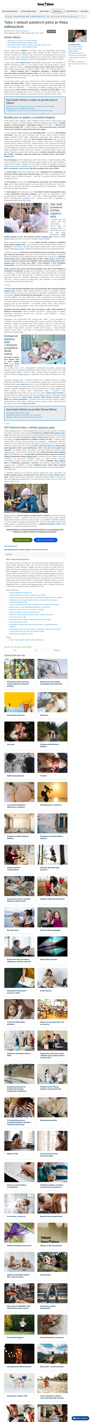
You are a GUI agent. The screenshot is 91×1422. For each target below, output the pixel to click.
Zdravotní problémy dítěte (21, 16)
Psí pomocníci (45, 1275)
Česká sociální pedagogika (50, 930)
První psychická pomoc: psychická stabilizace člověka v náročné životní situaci (19, 1122)
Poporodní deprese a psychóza (52, 1337)
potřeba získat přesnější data (43, 446)
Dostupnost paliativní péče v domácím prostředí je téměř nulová (29, 45)
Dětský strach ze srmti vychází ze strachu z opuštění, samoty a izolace (30, 106)
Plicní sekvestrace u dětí (18, 617)
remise (6, 166)
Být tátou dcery (13, 930)
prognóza (53, 228)
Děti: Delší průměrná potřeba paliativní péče (22, 43)
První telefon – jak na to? (16, 1216)
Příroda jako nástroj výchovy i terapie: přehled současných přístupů (18, 684)
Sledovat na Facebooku (46, 540)
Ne (36, 650)
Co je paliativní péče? (75, 47)
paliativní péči (46, 123)
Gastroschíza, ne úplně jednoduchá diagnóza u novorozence (30, 607)
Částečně (56, 650)
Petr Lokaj (12, 399)
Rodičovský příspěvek (15, 776)
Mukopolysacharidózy (48, 1120)
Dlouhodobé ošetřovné (16, 715)
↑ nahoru (7, 285)
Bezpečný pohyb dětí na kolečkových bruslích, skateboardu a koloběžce (16, 1089)
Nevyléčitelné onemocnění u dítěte (18, 413)
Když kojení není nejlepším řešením (21, 634)
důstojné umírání (54, 524)
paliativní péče (26, 53)
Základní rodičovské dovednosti (52, 899)
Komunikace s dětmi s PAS (17, 1396)
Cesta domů (24, 384)
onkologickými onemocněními (18, 168)
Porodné (43, 776)
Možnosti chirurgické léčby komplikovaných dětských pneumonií (31, 614)
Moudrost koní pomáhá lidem (51, 1216)
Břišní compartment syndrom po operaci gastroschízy (28, 595)
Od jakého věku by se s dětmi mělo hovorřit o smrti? (24, 417)
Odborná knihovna (72, 11)
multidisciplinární (59, 83)
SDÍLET (50, 31)
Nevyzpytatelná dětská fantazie (19, 1367)
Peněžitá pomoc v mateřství (50, 805)
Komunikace (8, 319)
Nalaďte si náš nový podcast (51, 1246)
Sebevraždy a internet (48, 959)
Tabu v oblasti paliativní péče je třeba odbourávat (26, 640)
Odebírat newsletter (22, 540)
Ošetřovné (44, 715)
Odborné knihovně (41, 549)
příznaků (24, 59)
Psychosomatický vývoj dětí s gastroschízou (25, 612)
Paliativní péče (52, 87)
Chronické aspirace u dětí (18, 622)
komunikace (60, 467)
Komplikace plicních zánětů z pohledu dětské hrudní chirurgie (30, 619)
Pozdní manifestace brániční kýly (21, 592)
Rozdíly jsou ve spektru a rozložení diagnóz (22, 40)
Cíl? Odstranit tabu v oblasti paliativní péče (22, 47)
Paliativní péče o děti (37, 16)
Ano (15, 650)
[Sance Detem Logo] (45, 4)
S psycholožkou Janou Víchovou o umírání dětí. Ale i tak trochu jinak (29, 110)
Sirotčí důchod (45, 991)
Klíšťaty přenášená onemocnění (19, 1246)
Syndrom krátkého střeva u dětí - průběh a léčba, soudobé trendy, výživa (34, 604)
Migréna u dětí (12, 1154)
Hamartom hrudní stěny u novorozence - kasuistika (27, 609)
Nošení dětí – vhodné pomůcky (52, 1367)
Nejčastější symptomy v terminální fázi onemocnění (23, 415)
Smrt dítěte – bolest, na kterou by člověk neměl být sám (77, 64)
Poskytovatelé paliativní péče (14, 81)
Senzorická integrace (15, 1337)
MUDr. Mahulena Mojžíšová (20, 31)
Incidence (27, 271)
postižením (26, 198)
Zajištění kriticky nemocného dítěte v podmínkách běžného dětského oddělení (36, 597)
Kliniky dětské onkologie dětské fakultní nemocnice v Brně (43, 397)
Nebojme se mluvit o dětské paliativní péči (20, 108)
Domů (9, 17)
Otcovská (10, 744)
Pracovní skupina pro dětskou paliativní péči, (32, 437)
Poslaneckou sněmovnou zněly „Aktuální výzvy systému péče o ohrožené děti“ (52, 1056)
